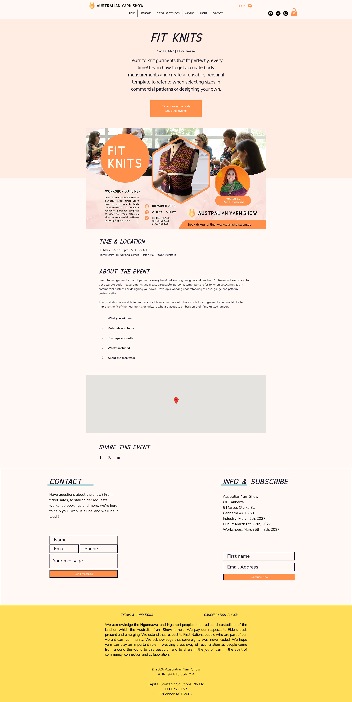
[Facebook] (278, 13)
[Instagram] (285, 13)
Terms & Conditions (137, 614)
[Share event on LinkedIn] (118, 457)
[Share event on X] (109, 457)
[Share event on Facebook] (100, 457)
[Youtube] (270, 13)
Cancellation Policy (221, 614)
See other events (176, 111)
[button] (189, 13)
